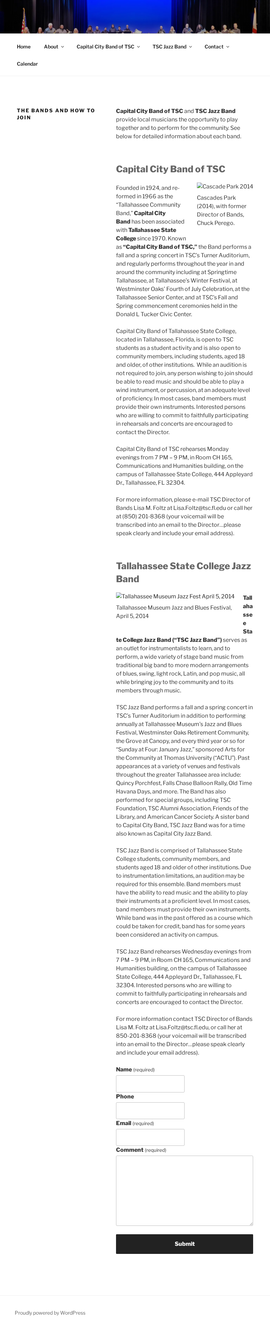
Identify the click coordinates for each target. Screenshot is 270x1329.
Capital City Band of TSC (105, 46)
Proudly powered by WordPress (50, 1313)
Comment (141, 1150)
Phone (125, 1096)
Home (24, 46)
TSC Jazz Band (169, 46)
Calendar (27, 64)
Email (135, 1123)
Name (135, 1069)
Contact (214, 46)
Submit (185, 1244)
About (51, 46)
